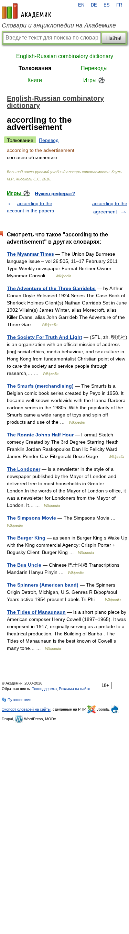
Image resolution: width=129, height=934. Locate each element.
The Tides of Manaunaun (36, 612)
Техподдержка (44, 689)
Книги (35, 80)
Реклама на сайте (74, 689)
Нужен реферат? (55, 193)
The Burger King (26, 538)
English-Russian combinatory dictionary (64, 56)
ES (107, 5)
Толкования (35, 68)
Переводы (94, 68)
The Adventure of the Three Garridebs (51, 288)
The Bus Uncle (24, 565)
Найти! (113, 38)
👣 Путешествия (16, 700)
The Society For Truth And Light (44, 337)
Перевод (48, 140)
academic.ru (26, 11)
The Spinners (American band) (42, 585)
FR (119, 5)
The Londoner (23, 469)
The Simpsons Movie (31, 518)
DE (94, 5)
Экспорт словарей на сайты (26, 709)
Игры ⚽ (94, 80)
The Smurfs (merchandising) (40, 386)
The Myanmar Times (30, 254)
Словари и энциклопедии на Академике (59, 25)
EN (81, 5)
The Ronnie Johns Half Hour (40, 434)
